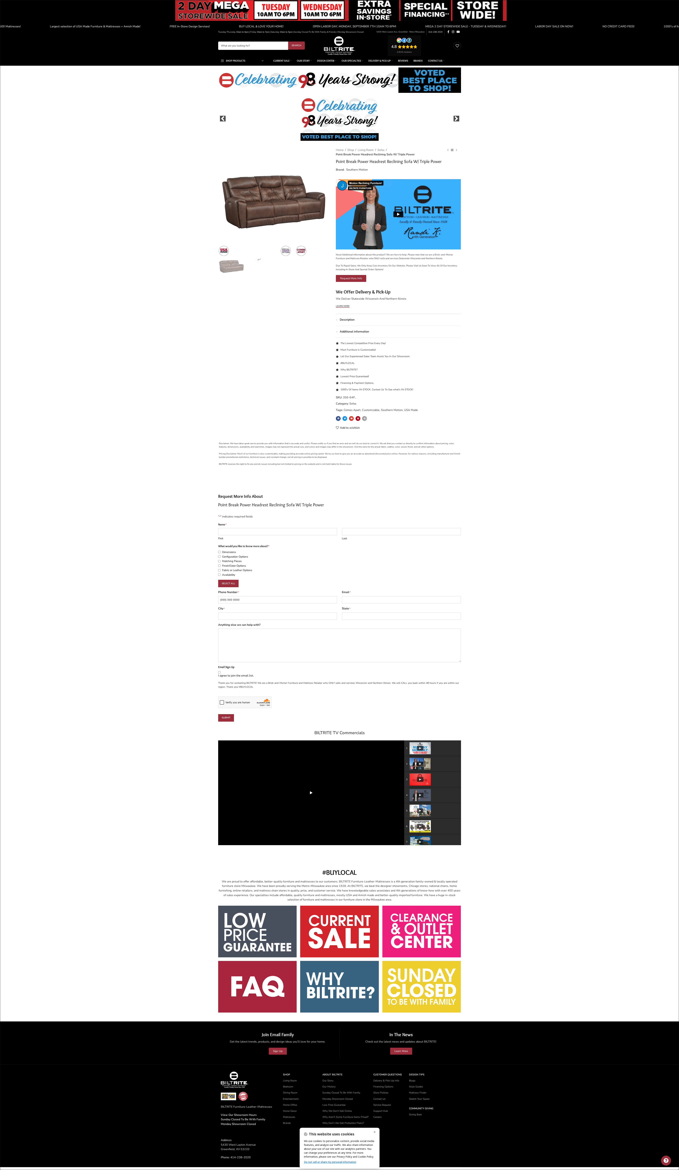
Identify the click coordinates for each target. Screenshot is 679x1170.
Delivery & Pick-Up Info (386, 1080)
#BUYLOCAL (347, 363)
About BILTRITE (332, 1074)
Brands (287, 1123)
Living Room (366, 150)
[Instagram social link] (453, 32)
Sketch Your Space (419, 1099)
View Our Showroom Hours (239, 1115)
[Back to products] (452, 150)
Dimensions (229, 552)
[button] (223, 118)
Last (344, 538)
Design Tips (416, 1074)
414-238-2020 (435, 32)
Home (340, 150)
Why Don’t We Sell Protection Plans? (343, 1123)
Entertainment (291, 1099)
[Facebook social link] (448, 32)
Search (296, 45)
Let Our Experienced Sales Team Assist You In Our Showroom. (375, 356)
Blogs (412, 1080)
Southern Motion (357, 170)
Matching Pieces (232, 561)
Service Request (382, 1105)
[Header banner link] (339, 14)
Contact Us (379, 1099)
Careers (377, 1117)
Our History (329, 1086)
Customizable (371, 410)
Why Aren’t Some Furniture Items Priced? (345, 1117)
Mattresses (289, 1117)
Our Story (327, 1080)
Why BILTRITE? (349, 369)
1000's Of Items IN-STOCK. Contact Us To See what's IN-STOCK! (376, 389)
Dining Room (290, 1092)
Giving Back (415, 1114)
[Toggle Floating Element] (666, 1161)
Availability (228, 575)
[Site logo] (339, 45)
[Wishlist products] (457, 45)
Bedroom (288, 1086)
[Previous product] (448, 150)
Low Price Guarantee (333, 1105)
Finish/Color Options (234, 566)
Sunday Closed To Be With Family (341, 1092)
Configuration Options (235, 556)
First (220, 538)
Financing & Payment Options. (357, 383)
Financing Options (383, 1086)
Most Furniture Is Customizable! (358, 349)
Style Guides (416, 1086)
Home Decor (290, 1111)
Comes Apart (352, 410)
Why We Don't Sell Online (337, 1111)
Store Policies (380, 1092)
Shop (350, 150)
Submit (226, 717)
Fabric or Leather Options (237, 570)
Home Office (290, 1105)
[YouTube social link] (458, 32)
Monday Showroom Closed (238, 1124)
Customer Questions (387, 1074)
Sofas (381, 150)
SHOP (286, 1074)
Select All (228, 583)
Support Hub (380, 1111)
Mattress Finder (417, 1092)
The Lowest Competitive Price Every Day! (363, 343)
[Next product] (456, 150)
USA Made (411, 410)
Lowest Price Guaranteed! (354, 376)
